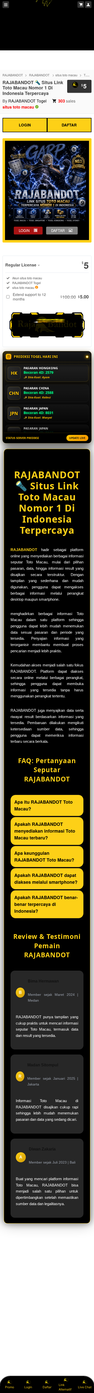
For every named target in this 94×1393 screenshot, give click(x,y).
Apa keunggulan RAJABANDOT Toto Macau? (44, 856)
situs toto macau (66, 75)
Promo (9, 1387)
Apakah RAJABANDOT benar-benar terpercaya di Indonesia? (46, 904)
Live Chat (84, 1387)
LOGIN (25, 125)
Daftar (47, 1387)
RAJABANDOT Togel (27, 101)
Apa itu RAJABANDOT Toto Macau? (43, 805)
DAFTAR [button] (58, 230)
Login (28, 1387)
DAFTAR (69, 125)
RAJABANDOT (13, 75)
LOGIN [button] (24, 230)
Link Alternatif (65, 1387)
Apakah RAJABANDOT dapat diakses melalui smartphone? (45, 878)
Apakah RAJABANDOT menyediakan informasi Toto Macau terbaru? (44, 831)
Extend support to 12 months (51, 296)
